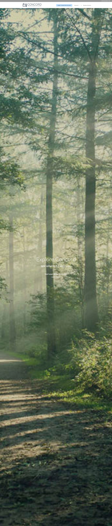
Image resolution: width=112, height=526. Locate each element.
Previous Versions (87, 5)
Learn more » (55, 277)
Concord (76, 5)
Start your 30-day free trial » (56, 274)
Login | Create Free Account (64, 5)
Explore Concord (56, 259)
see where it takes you (56, 266)
